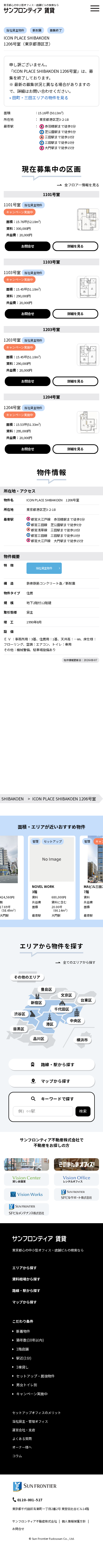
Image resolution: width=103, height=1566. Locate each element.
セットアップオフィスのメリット (36, 1412)
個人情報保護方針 (74, 1521)
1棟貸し (22, 1366)
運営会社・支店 (23, 1429)
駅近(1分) (23, 1357)
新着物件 (23, 1331)
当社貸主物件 (44, 568)
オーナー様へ (22, 1447)
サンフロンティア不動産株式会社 (34, 1521)
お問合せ (27, 246)
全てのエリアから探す (79, 962)
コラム (17, 1455)
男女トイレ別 (26, 1384)
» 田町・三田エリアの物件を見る (38, 98)
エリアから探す (24, 1267)
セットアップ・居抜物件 (35, 1375)
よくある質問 (22, 1438)
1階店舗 (22, 1348)
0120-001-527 (30, 1499)
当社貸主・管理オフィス (30, 1421)
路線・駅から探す (26, 1290)
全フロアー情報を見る (81, 184)
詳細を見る (75, 246)
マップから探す (24, 1301)
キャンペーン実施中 (32, 1393)
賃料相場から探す (26, 1278)
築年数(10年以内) (30, 1339)
